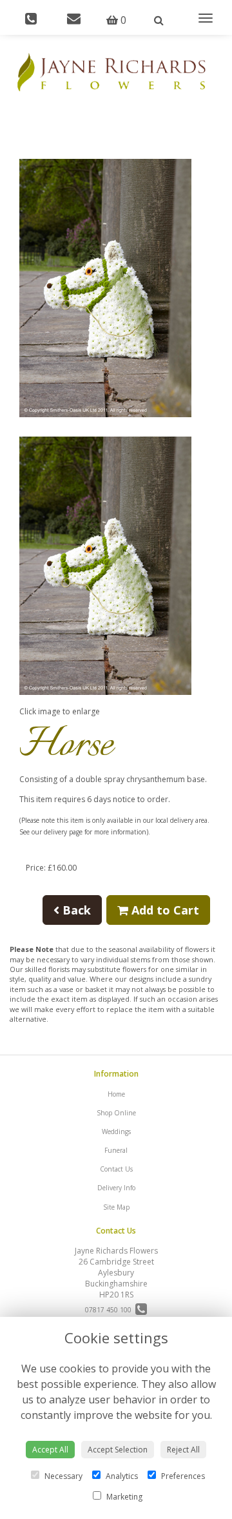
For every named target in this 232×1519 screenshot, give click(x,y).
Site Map (116, 1207)
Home (116, 1094)
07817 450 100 (110, 1309)
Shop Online (116, 1112)
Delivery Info (116, 1187)
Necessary (62, 1476)
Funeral (116, 1150)
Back (75, 910)
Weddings (116, 1131)
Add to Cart (163, 910)
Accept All (50, 1449)
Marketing (123, 1496)
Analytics (121, 1476)
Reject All (183, 1449)
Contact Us (116, 1168)
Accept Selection (118, 1449)
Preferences (182, 1476)
